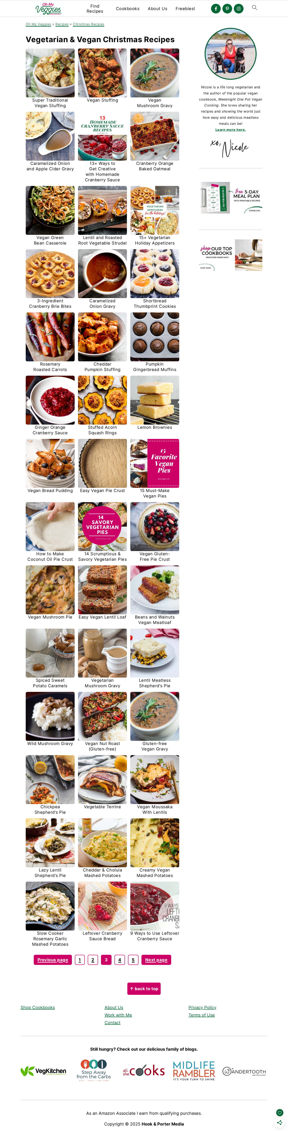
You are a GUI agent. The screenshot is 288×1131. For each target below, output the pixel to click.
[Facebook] (216, 8)
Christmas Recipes (88, 24)
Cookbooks (128, 8)
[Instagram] (239, 8)
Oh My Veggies (38, 24)
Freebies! (185, 8)
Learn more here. (230, 130)
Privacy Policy (202, 1007)
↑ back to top (144, 988)
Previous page (53, 959)
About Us (157, 8)
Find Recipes (95, 9)
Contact (112, 1022)
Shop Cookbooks (38, 1007)
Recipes (62, 24)
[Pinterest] (227, 8)
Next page (156, 959)
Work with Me (118, 1015)
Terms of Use (201, 1015)
